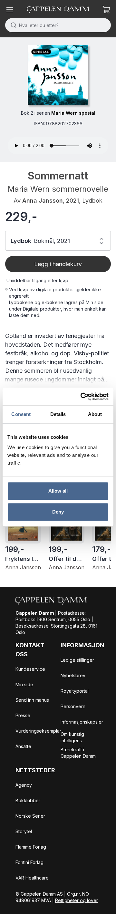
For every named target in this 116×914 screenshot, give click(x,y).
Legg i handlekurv (58, 264)
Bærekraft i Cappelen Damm (78, 753)
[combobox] (58, 25)
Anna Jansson (42, 200)
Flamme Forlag (30, 847)
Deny (58, 512)
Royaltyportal (75, 691)
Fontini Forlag (29, 862)
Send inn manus (32, 700)
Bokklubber (27, 800)
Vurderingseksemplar (38, 731)
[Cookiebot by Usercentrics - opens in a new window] (82, 396)
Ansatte (23, 746)
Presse (22, 715)
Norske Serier (30, 816)
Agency (23, 785)
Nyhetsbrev (73, 675)
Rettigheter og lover (76, 900)
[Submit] (12, 25)
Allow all (58, 491)
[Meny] (9, 9)
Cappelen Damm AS (42, 894)
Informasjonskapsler (82, 722)
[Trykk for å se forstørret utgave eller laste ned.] (58, 75)
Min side (24, 684)
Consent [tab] (21, 414)
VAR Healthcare (32, 877)
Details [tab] (58, 414)
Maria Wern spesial (73, 113)
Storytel (23, 831)
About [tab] (95, 414)
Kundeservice (30, 669)
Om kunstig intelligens (72, 737)
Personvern (73, 706)
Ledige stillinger (77, 660)
